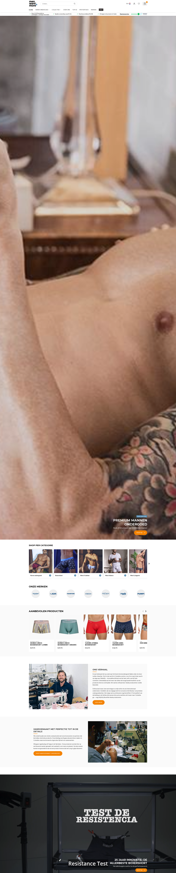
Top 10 (74, 9)
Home (31, 9)
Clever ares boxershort (118, 644)
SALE (101, 9)
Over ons (66, 9)
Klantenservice (124, 14)
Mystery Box (83, 9)
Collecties (56, 9)
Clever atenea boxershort (91, 644)
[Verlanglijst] (139, 4)
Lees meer (98, 702)
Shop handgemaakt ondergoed (48, 753)
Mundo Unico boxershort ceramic (67, 644)
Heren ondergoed (41, 9)
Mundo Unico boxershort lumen (38, 644)
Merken (93, 9)
